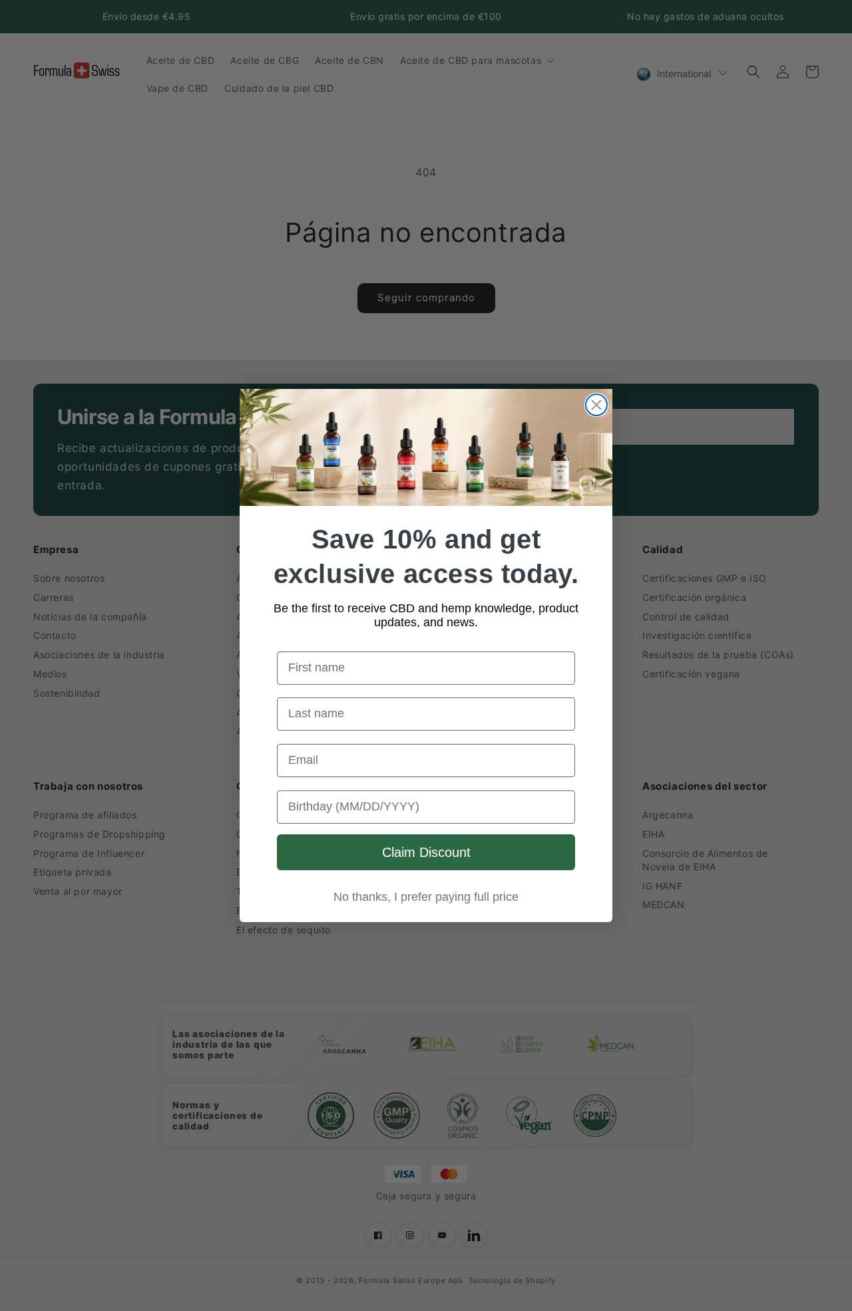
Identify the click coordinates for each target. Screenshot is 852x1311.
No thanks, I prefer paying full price (426, 896)
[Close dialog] (596, 405)
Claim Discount (426, 852)
